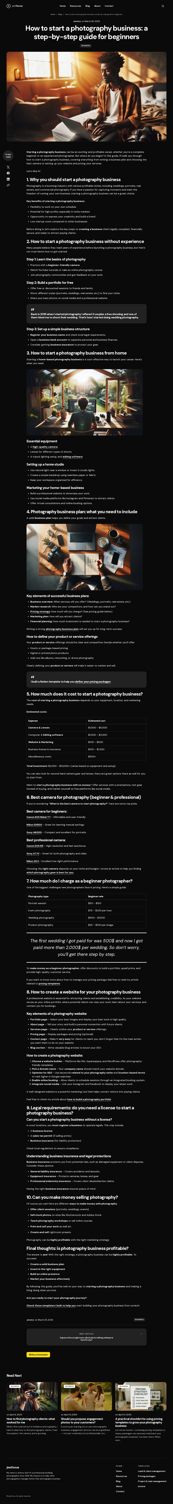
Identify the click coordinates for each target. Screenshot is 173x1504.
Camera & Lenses (39, 727)
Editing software (53, 734)
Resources (121, 1476)
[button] (162, 6)
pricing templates (49, 983)
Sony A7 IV (33, 853)
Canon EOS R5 (35, 846)
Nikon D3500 (34, 824)
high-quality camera (45, 446)
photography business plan (62, 629)
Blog (60, 14)
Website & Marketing (40, 742)
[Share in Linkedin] (8, 179)
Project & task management (152, 1481)
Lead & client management (151, 1471)
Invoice (141, 1486)
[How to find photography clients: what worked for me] (32, 1396)
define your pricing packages (93, 681)
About (119, 1486)
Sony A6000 (34, 832)
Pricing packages (146, 1476)
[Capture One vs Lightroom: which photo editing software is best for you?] (87, 1337)
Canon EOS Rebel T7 (38, 817)
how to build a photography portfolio (89, 1099)
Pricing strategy (40, 611)
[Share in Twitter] (8, 167)
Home (53, 14)
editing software (73, 456)
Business (86, 46)
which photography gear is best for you (50, 872)
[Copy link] (8, 185)
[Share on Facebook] (8, 173)
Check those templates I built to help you (51, 1305)
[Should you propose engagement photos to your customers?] (86, 1396)
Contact (120, 1491)
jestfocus (13, 1467)
